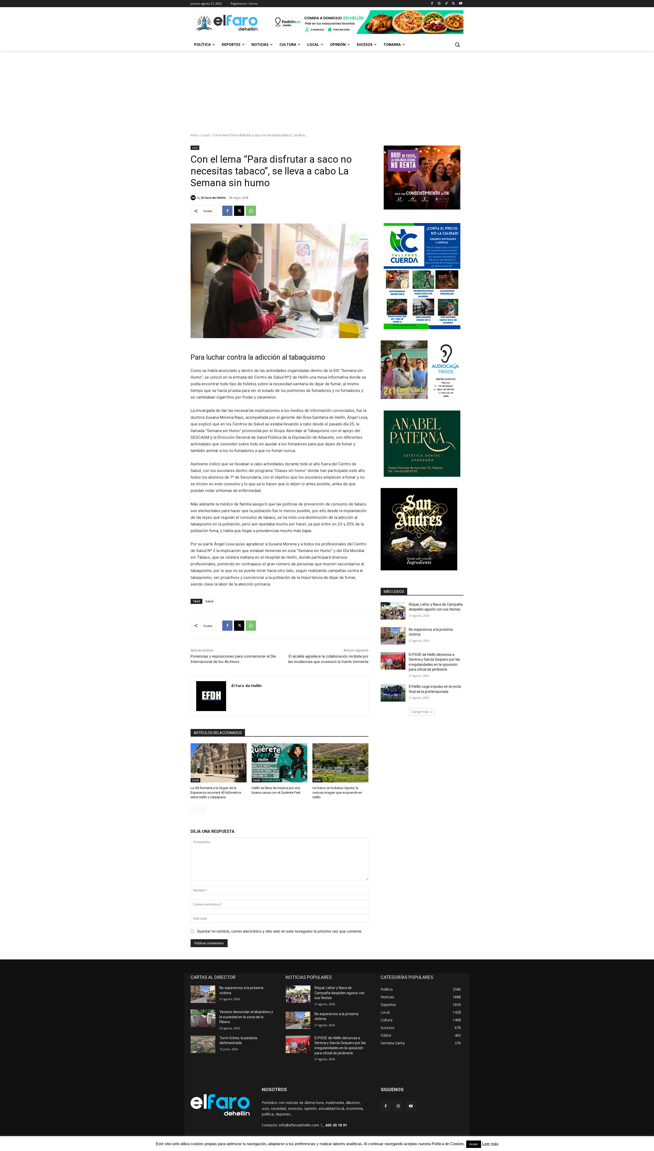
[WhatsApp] (251, 211)
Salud (209, 601)
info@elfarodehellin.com (299, 1125)
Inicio (194, 135)
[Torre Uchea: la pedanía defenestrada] (203, 1044)
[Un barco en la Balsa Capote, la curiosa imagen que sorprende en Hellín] (340, 762)
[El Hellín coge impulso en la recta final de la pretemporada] (393, 693)
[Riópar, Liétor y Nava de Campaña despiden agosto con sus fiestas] (393, 610)
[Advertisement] (327, 89)
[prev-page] (194, 809)
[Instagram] (439, 4)
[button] (457, 44)
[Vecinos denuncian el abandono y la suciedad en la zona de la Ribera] (203, 1018)
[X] (453, 4)
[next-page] (202, 809)
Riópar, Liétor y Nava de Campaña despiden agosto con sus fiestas (339, 993)
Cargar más (420, 712)
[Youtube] (460, 4)
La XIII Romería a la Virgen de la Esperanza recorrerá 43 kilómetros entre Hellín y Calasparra (216, 792)
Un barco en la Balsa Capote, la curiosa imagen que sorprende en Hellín (337, 792)
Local (205, 135)
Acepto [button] (473, 1144)
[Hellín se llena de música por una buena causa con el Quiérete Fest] (280, 762)
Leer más (490, 1144)
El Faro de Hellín (213, 198)
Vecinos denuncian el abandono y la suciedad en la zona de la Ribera (246, 1017)
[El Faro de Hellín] (194, 197)
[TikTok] (446, 4)
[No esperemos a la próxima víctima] (393, 636)
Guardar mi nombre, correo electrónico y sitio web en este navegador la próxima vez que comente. (279, 931)
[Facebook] (432, 4)
